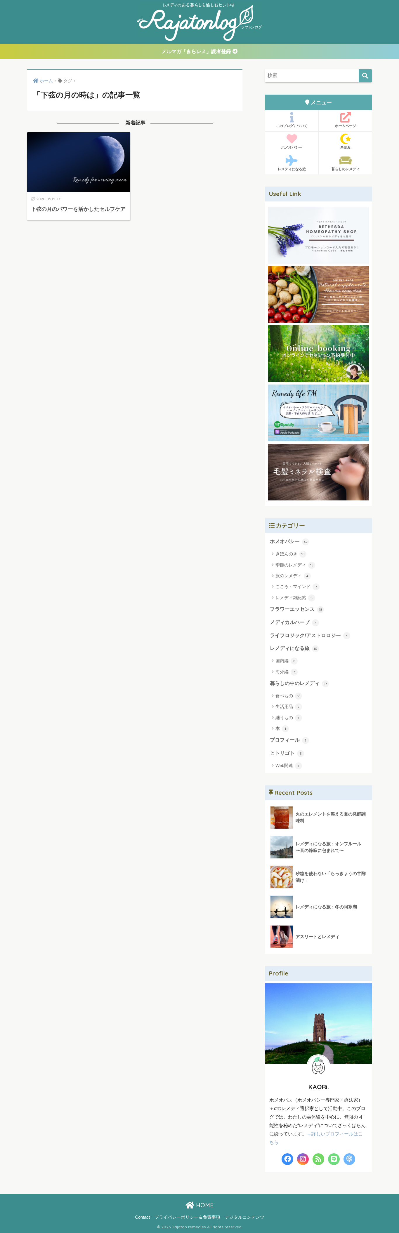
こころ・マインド (296, 586)
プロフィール (288, 740)
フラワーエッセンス (296, 609)
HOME (204, 1205)
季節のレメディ (294, 564)
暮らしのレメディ (346, 169)
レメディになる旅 (292, 169)
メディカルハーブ (293, 622)
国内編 (285, 660)
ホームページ (345, 126)
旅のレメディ (291, 575)
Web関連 (287, 765)
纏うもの (287, 717)
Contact (142, 1217)
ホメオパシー (291, 147)
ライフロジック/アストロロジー (309, 635)
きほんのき (290, 553)
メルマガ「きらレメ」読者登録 (197, 51)
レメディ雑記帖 (294, 597)
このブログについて (292, 126)
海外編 (285, 671)
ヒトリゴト (286, 753)
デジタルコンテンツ (244, 1217)
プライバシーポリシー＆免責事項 (187, 1217)
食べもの (287, 695)
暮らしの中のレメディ (298, 683)
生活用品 (287, 706)
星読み (345, 147)
